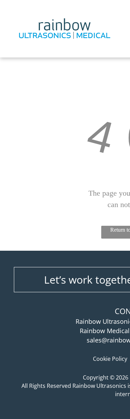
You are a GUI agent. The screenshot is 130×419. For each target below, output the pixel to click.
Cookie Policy (110, 359)
